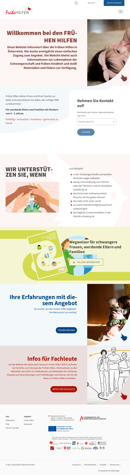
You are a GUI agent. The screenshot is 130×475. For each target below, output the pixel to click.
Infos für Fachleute (114, 3)
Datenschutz (114, 464)
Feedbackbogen (66, 330)
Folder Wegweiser (88, 262)
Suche (76, 3)
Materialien (10, 420)
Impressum (76, 464)
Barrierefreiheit (90, 464)
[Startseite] (18, 10)
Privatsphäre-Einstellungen (109, 470)
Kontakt (103, 464)
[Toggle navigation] (120, 11)
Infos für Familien (12, 428)
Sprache (91, 3)
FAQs (7, 424)
